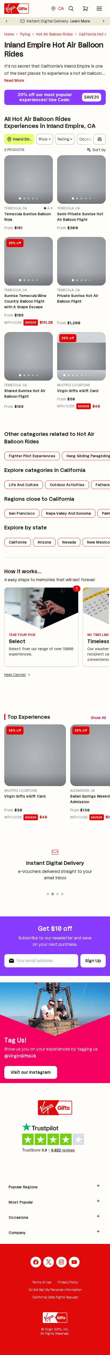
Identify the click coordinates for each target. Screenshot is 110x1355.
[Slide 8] (94, 375)
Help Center (15, 674)
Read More (14, 80)
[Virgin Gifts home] (16, 8)
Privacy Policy (68, 1282)
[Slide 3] (28, 198)
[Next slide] (103, 21)
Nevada (69, 542)
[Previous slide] (6, 21)
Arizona (44, 542)
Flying (25, 34)
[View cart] (85, 8)
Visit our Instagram (31, 1072)
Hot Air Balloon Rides (54, 34)
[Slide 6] (85, 375)
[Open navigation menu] (99, 8)
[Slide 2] (24, 199)
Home (9, 34)
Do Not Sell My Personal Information (55, 1290)
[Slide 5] (37, 198)
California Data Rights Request (55, 1297)
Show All (98, 718)
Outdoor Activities (67, 484)
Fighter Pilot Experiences (32, 456)
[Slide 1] (20, 198)
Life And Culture (23, 484)
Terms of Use (41, 1282)
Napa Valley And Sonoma (68, 513)
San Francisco (22, 513)
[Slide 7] (89, 375)
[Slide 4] (33, 199)
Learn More (80, 21)
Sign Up (93, 960)
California (17, 542)
